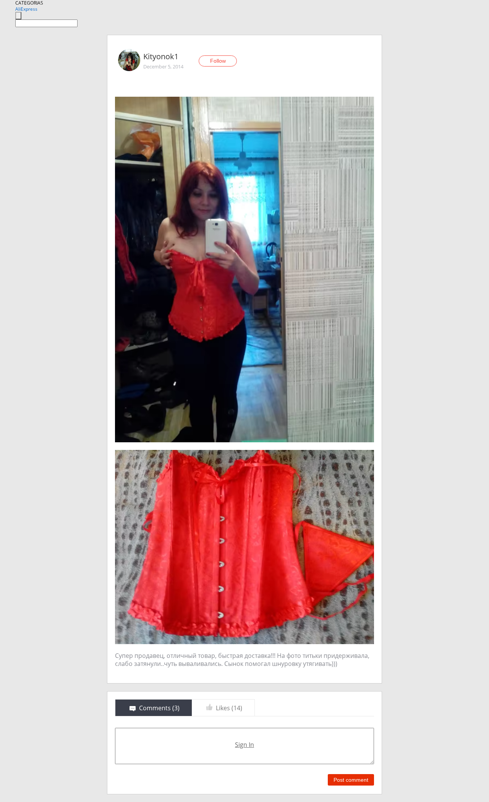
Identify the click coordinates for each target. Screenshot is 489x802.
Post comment (351, 780)
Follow (218, 61)
